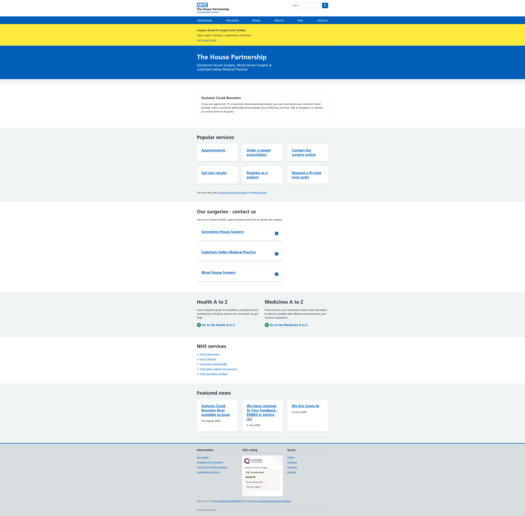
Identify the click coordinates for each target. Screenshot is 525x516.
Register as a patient (257, 175)
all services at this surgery (232, 192)
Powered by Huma (206, 510)
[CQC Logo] (253, 461)
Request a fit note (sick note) (306, 175)
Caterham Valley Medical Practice (228, 252)
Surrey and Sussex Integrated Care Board (270, 501)
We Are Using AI (305, 406)
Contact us (322, 20)
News (300, 20)
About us (279, 20)
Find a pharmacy (210, 354)
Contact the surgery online (304, 152)
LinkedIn (291, 472)
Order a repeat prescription (259, 152)
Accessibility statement (208, 472)
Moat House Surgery (218, 272)
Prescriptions (232, 20)
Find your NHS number (214, 374)
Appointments (204, 20)
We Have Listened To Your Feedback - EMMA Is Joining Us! (262, 412)
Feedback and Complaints (210, 462)
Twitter (290, 457)
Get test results (214, 173)
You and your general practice (212, 467)
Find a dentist (208, 359)
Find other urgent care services (218, 369)
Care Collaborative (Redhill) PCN (228, 501)
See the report (253, 487)
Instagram (292, 467)
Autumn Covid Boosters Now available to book (215, 410)
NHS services (259, 192)
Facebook (292, 462)
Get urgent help (206, 40)
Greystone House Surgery (222, 231)
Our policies (203, 457)
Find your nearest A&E (213, 364)
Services (256, 20)
